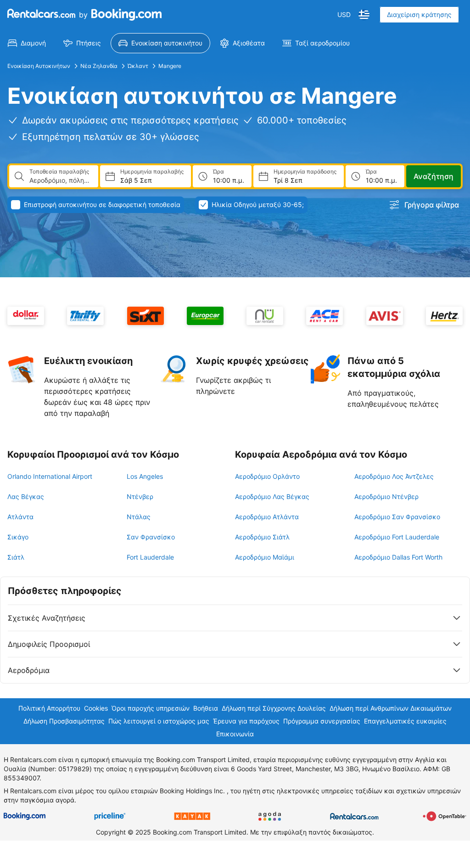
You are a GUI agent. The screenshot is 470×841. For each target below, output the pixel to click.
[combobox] (60, 180)
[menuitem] (27, 43)
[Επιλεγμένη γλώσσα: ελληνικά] (364, 14)
